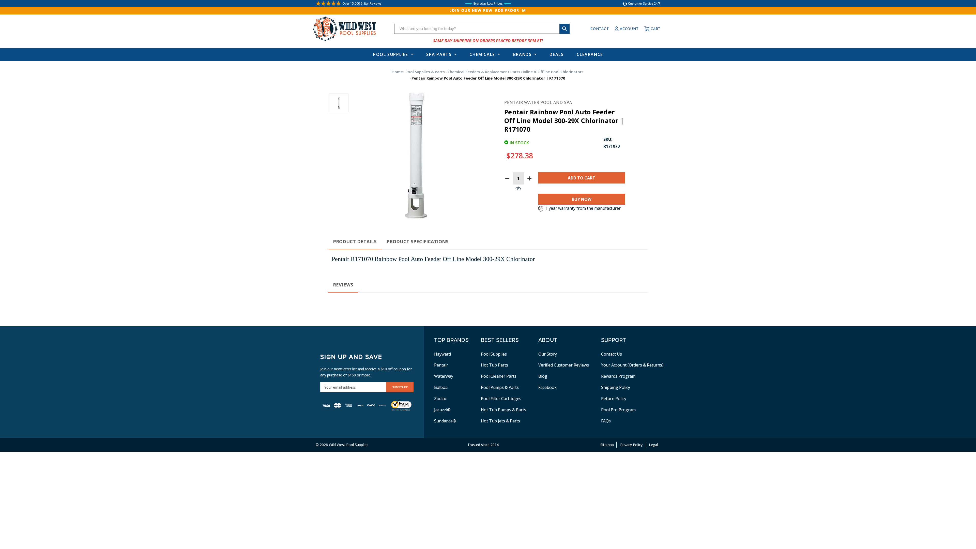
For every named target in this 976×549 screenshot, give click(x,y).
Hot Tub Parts (494, 365)
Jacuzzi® (442, 410)
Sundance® (445, 421)
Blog (542, 376)
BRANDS (522, 54)
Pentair (441, 365)
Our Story (547, 354)
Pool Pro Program (618, 410)
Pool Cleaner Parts (498, 376)
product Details (354, 241)
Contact (599, 28)
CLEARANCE (590, 54)
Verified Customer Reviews (563, 365)
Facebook (547, 387)
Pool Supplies (390, 54)
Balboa (441, 387)
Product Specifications (417, 241)
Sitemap (607, 444)
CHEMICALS (482, 54)
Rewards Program (618, 376)
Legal (653, 444)
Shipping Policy (615, 387)
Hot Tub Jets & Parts (500, 421)
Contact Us (611, 354)
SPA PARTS (438, 54)
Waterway (443, 376)
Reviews (343, 285)
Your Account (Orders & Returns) (632, 365)
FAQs (606, 421)
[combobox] (482, 29)
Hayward (442, 354)
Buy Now (581, 199)
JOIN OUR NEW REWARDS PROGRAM (488, 11)
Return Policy (613, 398)
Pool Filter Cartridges (501, 398)
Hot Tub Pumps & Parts (503, 410)
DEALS (556, 54)
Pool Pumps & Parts (500, 387)
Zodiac (440, 398)
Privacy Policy (631, 444)
